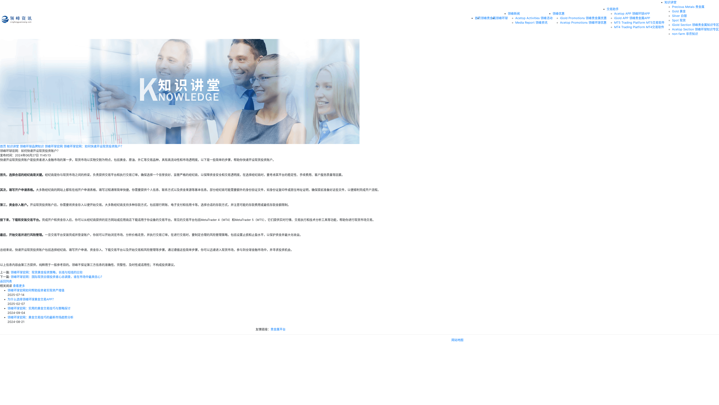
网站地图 (457, 340)
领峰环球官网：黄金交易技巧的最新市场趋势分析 (40, 317)
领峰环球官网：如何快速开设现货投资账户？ (94, 146)
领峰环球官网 (54, 146)
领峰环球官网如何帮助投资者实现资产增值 (35, 290)
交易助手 (613, 9)
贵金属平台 (278, 329)
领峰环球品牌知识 (32, 146)
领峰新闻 (514, 13)
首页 (3, 146)
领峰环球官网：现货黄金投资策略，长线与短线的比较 (47, 272)
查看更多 (19, 286)
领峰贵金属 (488, 18)
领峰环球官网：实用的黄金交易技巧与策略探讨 (38, 308)
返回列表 (6, 281)
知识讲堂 (670, 2)
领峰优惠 (559, 13)
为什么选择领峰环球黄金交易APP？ (31, 299)
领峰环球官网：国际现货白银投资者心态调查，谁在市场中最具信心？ (57, 277)
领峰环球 (502, 18)
